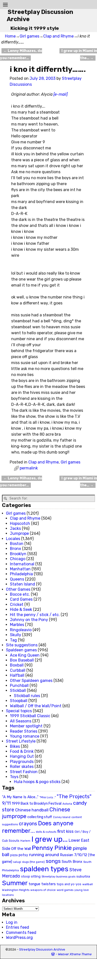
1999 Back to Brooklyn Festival (36, 803)
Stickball (18, 690)
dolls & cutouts (46, 832)
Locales (13, 538)
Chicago (17, 558)
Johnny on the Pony (29, 619)
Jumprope (19, 533)
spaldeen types (44, 869)
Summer (15, 883)
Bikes (15, 746)
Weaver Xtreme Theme (75, 954)
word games (65, 890)
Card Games (21, 599)
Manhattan (20, 569)
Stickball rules (27, 695)
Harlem (25, 840)
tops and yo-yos (69, 884)
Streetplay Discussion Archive (42, 949)
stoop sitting (31, 876)
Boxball (17, 665)
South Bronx (72, 862)
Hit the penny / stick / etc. (35, 614)
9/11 (6, 803)
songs (53, 861)
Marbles (17, 624)
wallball (87, 884)
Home (10, 36)
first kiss (65, 831)
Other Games (18, 589)
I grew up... (49, 839)
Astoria (67, 803)
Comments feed (21, 932)
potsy (23, 855)
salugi (17, 862)
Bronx (15, 548)
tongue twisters (42, 884)
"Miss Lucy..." (48, 797)
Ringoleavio (21, 629)
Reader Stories (23, 731)
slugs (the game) (33, 862)
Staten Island (22, 584)
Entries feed (17, 927)
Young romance (24, 736)
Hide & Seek (21, 609)
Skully (15, 634)
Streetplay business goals (58, 876)
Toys (14, 776)
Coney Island (61, 817)
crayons (28, 824)
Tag (13, 640)
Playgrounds (22, 761)
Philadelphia (21, 574)
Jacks (15, 528)
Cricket (16, 604)
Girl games (29, 36)
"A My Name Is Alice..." (20, 797)
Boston (16, 543)
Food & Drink (22, 751)
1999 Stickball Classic (30, 715)
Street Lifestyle (21, 741)
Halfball (17, 675)
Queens (17, 579)
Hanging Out (22, 756)
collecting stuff (39, 817)
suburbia (83, 876)
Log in (11, 922)
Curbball (17, 670)
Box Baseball (22, 660)
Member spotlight (26, 726)
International (22, 564)
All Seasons (20, 721)
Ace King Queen (25, 655)
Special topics (19, 711)
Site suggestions (22, 645)
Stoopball (18, 700)
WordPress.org (19, 937)
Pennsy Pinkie (52, 847)
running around (44, 854)
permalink (29, 468)
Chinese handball (31, 809)
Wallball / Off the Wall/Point (35, 706)
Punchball (19, 685)
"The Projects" (74, 796)
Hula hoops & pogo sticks (37, 781)
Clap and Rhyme (58, 36)
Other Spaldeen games (31, 680)
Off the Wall (21, 848)
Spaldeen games (21, 650)
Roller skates (22, 766)
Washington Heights (15, 890)
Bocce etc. (20, 594)
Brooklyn (18, 553)
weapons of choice (43, 890)
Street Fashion (24, 771)
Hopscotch (20, 523)
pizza (14, 855)
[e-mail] (60, 94)
